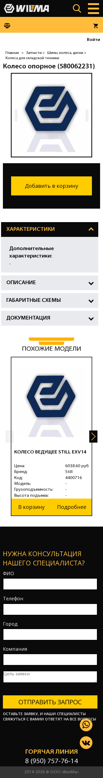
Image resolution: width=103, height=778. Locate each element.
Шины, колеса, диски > (66, 53)
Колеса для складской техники (32, 58)
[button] (93, 436)
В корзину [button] (31, 506)
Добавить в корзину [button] (51, 185)
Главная (12, 53)
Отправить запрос (50, 701)
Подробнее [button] (71, 506)
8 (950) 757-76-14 (51, 761)
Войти (93, 40)
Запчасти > (35, 53)
